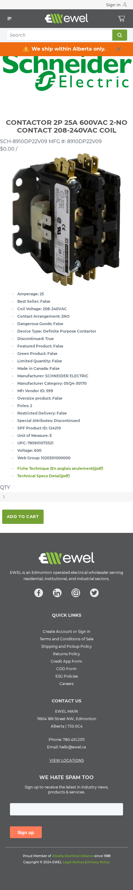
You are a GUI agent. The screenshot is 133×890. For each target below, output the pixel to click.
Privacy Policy (98, 862)
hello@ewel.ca (72, 747)
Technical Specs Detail (43, 476)
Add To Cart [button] (23, 516)
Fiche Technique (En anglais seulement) (60, 468)
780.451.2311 (73, 739)
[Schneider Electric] (66, 72)
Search (119, 35)
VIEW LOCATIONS (66, 760)
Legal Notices (73, 862)
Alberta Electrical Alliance (72, 856)
